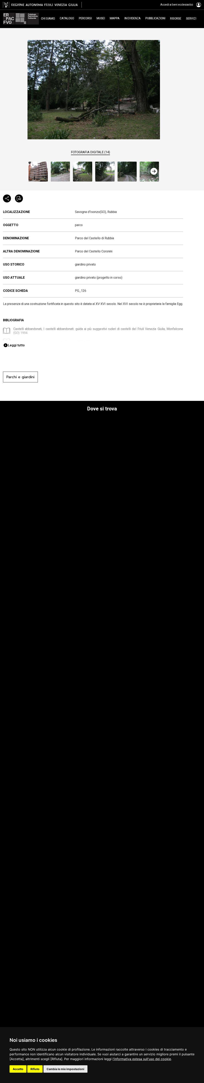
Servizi (191, 19)
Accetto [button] (18, 1069)
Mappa (115, 18)
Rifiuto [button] (34, 1069)
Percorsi (85, 18)
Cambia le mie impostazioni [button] (65, 1069)
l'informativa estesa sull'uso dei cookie (142, 1059)
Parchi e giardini (20, 377)
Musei (101, 18)
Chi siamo (48, 19)
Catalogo (67, 18)
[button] (154, 171)
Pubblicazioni (155, 18)
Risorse (175, 19)
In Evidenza (132, 18)
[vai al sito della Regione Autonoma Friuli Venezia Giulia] (42, 5)
